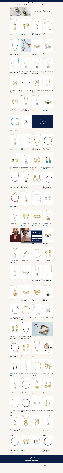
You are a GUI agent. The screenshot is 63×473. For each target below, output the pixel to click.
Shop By (45, 4)
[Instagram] (47, 465)
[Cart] (52, 2)
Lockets (21, 4)
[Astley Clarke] (31, 2)
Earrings (30, 4)
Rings (36, 4)
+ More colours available (34, 36)
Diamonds (24, 4)
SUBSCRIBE (35, 460)
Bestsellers (18, 4)
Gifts (40, 4)
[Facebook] (44, 465)
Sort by (14, 17)
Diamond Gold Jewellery (40, 13)
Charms (43, 4)
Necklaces (27, 4)
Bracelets (33, 4)
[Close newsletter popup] (41, 231)
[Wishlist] (51, 2)
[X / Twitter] (46, 465)
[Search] (48, 2)
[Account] (49, 2)
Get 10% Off (36, 238)
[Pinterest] (45, 465)
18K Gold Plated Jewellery (47, 13)
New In (38, 4)
